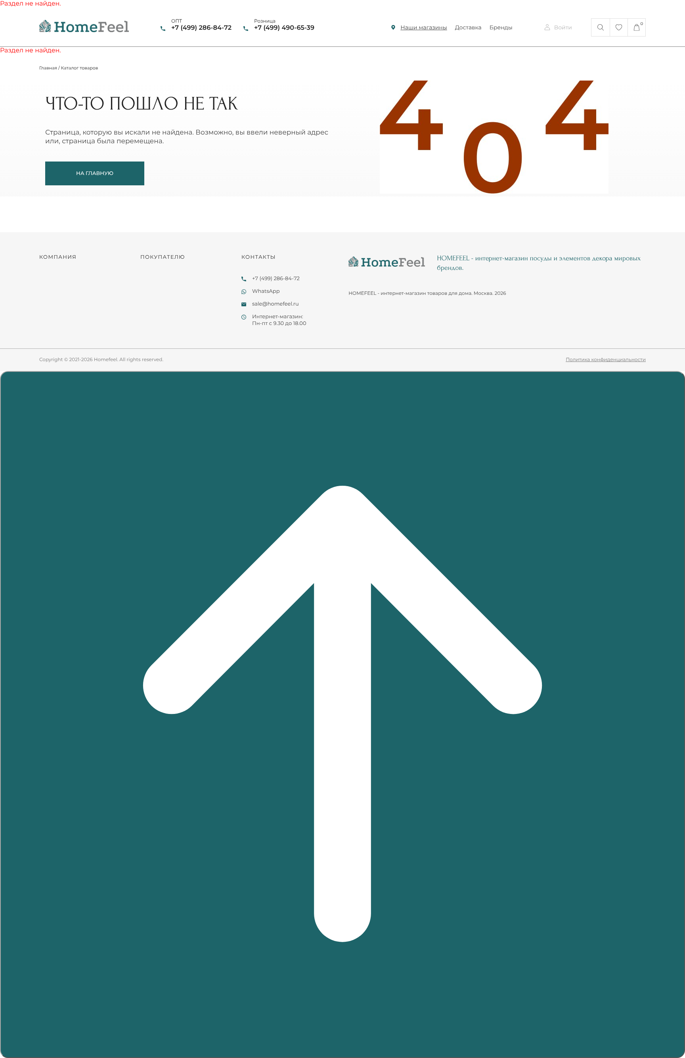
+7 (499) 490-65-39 (284, 28)
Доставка (468, 27)
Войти (563, 27)
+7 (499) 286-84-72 (201, 28)
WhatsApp (266, 291)
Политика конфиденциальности (606, 360)
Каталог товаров (79, 68)
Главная (48, 68)
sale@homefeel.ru (275, 304)
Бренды (501, 27)
